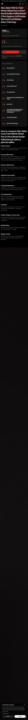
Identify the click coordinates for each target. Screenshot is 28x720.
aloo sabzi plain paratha (12, 74)
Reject (8, 716)
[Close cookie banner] (25, 705)
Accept (20, 716)
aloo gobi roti (9, 68)
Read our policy (5, 713)
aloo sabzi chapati (10, 118)
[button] (26, 4)
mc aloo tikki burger (11, 124)
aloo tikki (8, 104)
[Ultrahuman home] (2, 3)
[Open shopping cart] (23, 4)
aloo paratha (9, 80)
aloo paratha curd (10, 86)
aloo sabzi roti (9, 92)
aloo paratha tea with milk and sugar (14, 98)
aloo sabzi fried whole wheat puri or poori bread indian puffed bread (13, 111)
